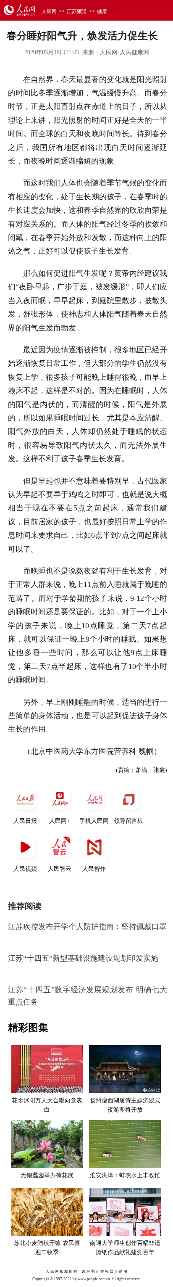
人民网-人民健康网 (124, 52)
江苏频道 (77, 11)
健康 (102, 11)
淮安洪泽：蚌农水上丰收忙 (125, 1175)
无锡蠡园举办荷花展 (47, 1175)
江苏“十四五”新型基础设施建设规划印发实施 (83, 958)
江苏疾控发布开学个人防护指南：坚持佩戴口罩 (87, 926)
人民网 (49, 11)
